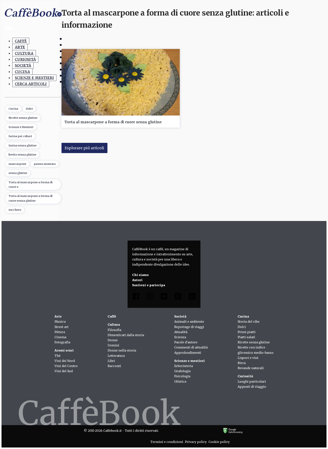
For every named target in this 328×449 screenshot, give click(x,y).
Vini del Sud (63, 371)
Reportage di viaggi (189, 327)
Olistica (180, 381)
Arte (20, 47)
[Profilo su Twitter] (164, 297)
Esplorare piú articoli (84, 148)
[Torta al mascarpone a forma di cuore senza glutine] (121, 82)
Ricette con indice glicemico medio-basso (256, 349)
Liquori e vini (248, 358)
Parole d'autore (185, 342)
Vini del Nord (64, 361)
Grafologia (182, 371)
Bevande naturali (251, 368)
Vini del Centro (66, 366)
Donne (113, 340)
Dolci (29, 108)
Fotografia (62, 342)
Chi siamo (140, 275)
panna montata (45, 164)
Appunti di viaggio (252, 386)
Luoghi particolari (252, 381)
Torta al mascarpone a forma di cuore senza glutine (31, 198)
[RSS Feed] (192, 297)
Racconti (114, 366)
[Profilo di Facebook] (136, 297)
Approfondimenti (187, 353)
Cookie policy (219, 442)
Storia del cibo (248, 321)
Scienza (180, 337)
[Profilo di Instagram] (150, 297)
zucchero (15, 210)
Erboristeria (183, 366)
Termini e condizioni (166, 442)
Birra (242, 363)
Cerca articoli (31, 84)
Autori (137, 280)
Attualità (180, 332)
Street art (61, 327)
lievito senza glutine (22, 154)
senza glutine (18, 173)
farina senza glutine (22, 145)
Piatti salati (246, 337)
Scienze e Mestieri (34, 77)
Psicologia (182, 376)
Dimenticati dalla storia (126, 335)
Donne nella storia (122, 350)
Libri (111, 361)
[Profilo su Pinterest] (178, 297)
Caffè (21, 41)
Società (23, 65)
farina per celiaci (20, 136)
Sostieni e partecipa (148, 285)
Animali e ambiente (189, 321)
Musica (60, 321)
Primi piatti (246, 332)
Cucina (22, 71)
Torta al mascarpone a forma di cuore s (31, 185)
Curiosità (25, 59)
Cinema (60, 337)
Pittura (59, 332)
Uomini (113, 345)
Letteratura (116, 356)
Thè (57, 356)
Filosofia (114, 330)
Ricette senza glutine (23, 118)
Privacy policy (196, 442)
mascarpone (17, 164)
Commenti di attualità (191, 347)
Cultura (24, 53)
